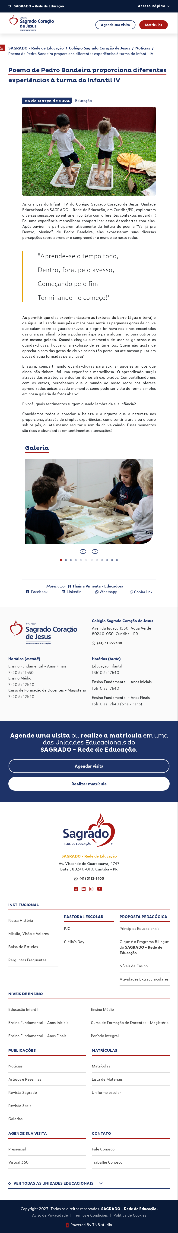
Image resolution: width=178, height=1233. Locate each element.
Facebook (39, 591)
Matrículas (153, 24)
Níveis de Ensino (134, 966)
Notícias (142, 48)
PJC (67, 928)
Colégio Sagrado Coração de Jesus (99, 48)
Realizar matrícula (89, 784)
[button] (89, 1184)
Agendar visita (89, 766)
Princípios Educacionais (139, 928)
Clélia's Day (74, 941)
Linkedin (74, 591)
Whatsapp (108, 591)
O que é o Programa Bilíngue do (144, 947)
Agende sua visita (115, 24)
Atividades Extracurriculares (144, 979)
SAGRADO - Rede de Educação (36, 48)
